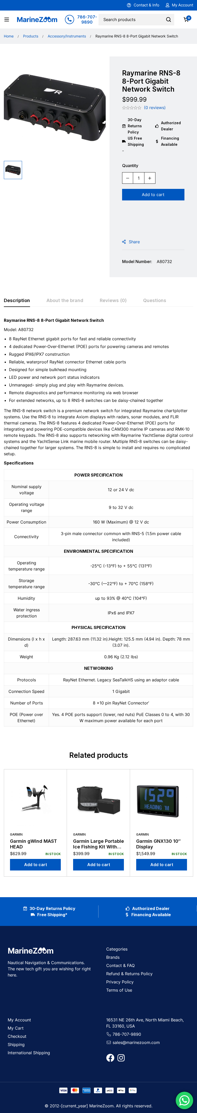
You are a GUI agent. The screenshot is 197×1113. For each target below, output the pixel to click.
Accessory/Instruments (67, 36)
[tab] (17, 300)
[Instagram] (121, 1058)
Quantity (130, 165)
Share (134, 241)
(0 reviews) (155, 107)
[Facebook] (110, 1058)
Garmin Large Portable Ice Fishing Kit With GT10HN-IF (98, 846)
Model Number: (137, 261)
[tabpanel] (98, 525)
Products (30, 36)
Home (9, 36)
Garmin (16, 834)
